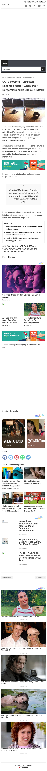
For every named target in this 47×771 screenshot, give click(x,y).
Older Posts (40, 577)
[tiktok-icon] (44, 6)
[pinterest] (16, 457)
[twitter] (10, 457)
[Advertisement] (23, 33)
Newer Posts (7, 577)
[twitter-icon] (31, 6)
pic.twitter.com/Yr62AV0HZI (25, 196)
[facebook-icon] (26, 6)
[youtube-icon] (39, 6)
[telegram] (28, 457)
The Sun (11, 257)
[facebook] (4, 457)
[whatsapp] (22, 457)
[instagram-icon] (35, 6)
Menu (5, 63)
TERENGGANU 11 (26, 765)
